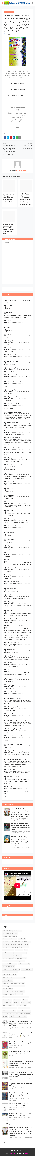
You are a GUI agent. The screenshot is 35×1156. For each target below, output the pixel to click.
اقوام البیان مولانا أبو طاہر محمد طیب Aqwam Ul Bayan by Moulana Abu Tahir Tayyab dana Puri (8, 228)
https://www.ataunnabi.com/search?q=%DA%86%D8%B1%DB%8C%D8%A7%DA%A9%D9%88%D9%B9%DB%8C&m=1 (17, 723)
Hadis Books (13, 1008)
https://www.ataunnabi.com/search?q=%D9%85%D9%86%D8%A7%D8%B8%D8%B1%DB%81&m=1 (17, 513)
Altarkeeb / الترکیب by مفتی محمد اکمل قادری (20, 1084)
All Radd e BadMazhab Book (10, 933)
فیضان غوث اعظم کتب (8, 958)
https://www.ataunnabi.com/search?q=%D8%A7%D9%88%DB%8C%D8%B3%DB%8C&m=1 (17, 701)
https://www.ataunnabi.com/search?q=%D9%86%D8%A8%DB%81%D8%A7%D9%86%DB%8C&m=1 (17, 754)
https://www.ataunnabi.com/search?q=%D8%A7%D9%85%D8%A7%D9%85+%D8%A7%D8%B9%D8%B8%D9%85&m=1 (17, 425)
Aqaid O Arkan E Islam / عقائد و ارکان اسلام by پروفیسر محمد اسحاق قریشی (20, 1114)
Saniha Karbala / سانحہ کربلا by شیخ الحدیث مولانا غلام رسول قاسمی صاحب (20, 1104)
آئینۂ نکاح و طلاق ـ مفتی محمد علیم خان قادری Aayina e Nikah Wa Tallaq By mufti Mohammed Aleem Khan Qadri (25, 199)
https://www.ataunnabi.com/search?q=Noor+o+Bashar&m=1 (17, 651)
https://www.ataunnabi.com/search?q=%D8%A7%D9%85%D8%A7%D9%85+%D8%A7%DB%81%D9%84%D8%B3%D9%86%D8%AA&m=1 (17, 441)
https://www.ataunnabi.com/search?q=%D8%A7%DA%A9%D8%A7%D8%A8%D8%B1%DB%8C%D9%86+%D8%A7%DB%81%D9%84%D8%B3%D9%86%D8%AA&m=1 (17, 416)
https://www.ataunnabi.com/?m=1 (16, 788)
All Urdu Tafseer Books (8, 994)
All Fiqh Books (21, 939)
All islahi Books (9, 133)
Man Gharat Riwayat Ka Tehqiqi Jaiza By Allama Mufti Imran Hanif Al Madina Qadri (21, 1063)
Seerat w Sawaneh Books (9, 961)
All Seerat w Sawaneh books (10, 936)
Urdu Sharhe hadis (7, 980)
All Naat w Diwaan (7, 999)
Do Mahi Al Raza (14, 1013)
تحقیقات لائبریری (11, 34)
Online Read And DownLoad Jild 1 (17, 95)
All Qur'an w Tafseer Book (9, 1011)
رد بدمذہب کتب (20, 961)
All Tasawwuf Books (19, 133)
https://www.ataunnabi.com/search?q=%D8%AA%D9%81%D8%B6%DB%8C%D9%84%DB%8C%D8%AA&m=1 (17, 505)
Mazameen (5, 1008)
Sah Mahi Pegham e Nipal (24, 1011)
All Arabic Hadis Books (20, 958)
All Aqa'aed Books (7, 930)
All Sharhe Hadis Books (8, 966)
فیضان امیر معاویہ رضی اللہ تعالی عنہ (11, 969)
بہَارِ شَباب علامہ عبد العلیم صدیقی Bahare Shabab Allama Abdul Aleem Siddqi (8, 197)
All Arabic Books (26, 941)
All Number (16, 1002)
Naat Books (22, 977)
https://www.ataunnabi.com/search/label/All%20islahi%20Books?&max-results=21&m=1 (17, 613)
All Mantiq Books (25, 1002)
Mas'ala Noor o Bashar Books (20, 997)
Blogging (13, 1153)
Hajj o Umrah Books (25, 1013)
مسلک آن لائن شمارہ (21, 1005)
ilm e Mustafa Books (27, 969)
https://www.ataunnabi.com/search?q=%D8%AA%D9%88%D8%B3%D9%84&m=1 (17, 658)
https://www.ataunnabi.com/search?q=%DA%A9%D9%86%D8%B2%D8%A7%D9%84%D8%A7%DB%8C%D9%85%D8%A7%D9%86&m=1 (17, 451)
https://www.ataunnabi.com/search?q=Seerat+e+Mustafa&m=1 (17, 323)
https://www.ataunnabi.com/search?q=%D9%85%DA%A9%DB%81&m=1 (17, 597)
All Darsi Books (6, 941)
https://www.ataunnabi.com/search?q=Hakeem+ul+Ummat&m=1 (17, 460)
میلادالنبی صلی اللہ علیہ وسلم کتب (10, 947)
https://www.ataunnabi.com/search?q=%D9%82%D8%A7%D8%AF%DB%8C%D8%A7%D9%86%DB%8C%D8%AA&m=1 (17, 476)
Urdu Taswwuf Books (23, 1008)
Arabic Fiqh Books (7, 1002)
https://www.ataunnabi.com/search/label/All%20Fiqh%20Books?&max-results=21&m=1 (17, 673)
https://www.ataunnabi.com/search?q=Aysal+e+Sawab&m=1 (17, 665)
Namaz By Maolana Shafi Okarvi (19, 1051)
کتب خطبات (5, 1013)
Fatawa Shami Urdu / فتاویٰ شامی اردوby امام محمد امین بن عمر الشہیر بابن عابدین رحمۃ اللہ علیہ (20, 1094)
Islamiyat (25, 999)
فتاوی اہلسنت (6, 955)
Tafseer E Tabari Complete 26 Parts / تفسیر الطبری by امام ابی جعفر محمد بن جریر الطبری (21, 1023)
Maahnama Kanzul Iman (9, 1005)
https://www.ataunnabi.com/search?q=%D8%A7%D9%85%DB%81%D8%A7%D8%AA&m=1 (17, 384)
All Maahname (17, 999)
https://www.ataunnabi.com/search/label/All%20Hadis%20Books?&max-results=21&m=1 (17, 315)
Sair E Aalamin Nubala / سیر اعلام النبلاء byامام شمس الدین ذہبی (21, 1033)
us (15, 1016)
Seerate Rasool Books (20, 952)
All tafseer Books (7, 997)
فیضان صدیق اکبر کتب (24, 964)
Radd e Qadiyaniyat (23, 944)
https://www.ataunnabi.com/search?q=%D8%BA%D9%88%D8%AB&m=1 (17, 433)
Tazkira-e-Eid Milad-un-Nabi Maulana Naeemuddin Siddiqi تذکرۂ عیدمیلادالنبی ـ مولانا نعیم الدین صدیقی (20, 826)
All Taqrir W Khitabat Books (9, 975)
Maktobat (5, 1016)
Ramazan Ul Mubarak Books (10, 964)
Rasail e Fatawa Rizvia (8, 950)
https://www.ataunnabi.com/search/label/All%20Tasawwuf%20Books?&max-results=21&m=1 (17, 563)
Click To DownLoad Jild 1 (17, 83)
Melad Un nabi (19, 950)
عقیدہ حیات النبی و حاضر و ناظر (10, 977)
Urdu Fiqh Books (7, 972)
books (26, 950)
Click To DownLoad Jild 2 (17, 89)
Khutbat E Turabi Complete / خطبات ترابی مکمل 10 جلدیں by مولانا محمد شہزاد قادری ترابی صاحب (21, 1074)
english (11, 1016)
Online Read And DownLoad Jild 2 (17, 101)
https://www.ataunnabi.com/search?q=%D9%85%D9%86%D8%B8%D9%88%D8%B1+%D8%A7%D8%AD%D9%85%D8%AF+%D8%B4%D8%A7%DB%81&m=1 (17, 763)
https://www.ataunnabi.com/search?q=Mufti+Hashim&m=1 (17, 709)
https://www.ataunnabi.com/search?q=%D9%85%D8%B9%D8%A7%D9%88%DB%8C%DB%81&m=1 (17, 406)
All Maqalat (19, 994)
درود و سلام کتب (6, 986)
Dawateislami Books (8, 952)
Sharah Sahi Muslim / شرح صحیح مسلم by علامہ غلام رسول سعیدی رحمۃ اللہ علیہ (20, 1042)
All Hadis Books (16, 941)
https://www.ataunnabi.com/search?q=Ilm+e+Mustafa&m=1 (17, 645)
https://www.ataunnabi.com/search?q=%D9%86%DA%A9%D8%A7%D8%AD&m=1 (17, 772)
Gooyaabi (27, 1153)
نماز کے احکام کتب (24, 947)
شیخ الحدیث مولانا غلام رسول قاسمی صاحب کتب (14, 991)
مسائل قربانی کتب (22, 1016)
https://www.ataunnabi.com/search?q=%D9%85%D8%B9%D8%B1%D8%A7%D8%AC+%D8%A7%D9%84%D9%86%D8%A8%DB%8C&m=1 (17, 780)
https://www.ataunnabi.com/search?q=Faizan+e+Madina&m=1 (17, 590)
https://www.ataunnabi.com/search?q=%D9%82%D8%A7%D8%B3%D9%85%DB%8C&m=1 (17, 739)
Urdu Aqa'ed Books (8, 988)
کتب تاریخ (15, 972)
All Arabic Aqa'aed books (18, 986)
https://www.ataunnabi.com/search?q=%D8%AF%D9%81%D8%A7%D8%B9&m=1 (17, 521)
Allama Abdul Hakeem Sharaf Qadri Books (13, 983)
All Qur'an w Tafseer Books (9, 944)
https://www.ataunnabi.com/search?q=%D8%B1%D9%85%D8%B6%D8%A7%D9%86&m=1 (17, 605)
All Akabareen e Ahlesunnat (9, 939)
